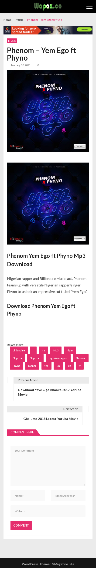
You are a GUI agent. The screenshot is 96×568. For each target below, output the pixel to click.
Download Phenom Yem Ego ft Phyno (41, 310)
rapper (32, 365)
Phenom (81, 358)
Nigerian (35, 358)
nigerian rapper (58, 358)
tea (46, 365)
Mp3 (55, 350)
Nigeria (17, 358)
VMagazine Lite (63, 564)
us (69, 365)
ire (43, 350)
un (58, 365)
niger (70, 350)
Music (12, 40)
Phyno (16, 365)
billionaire (19, 350)
